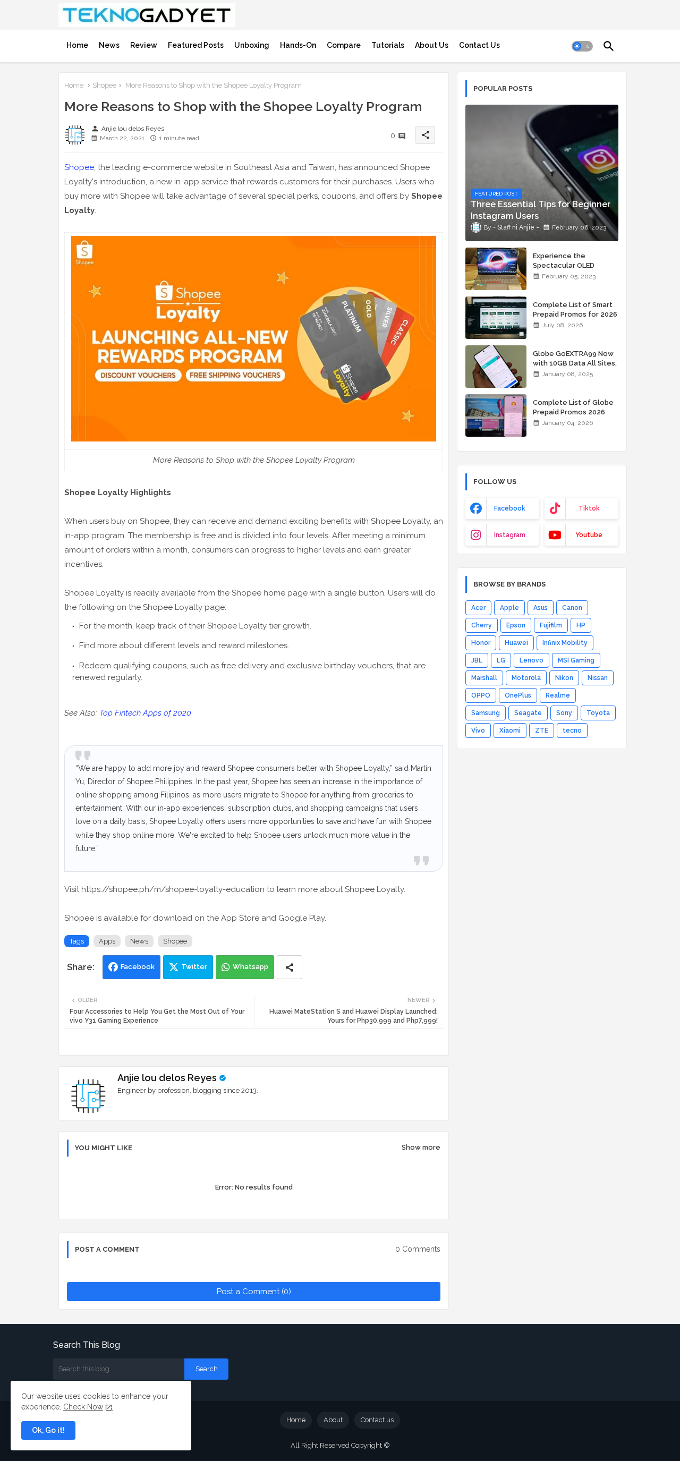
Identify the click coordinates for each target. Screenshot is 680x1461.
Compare (344, 45)
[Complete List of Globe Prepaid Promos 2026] (495, 415)
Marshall (484, 678)
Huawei (516, 643)
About (333, 1420)
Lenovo (531, 660)
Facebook (138, 967)
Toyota (598, 713)
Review (143, 45)
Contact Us (479, 45)
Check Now (83, 1407)
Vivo (478, 730)
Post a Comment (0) (254, 1291)
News (109, 45)
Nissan (598, 678)
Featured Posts (196, 45)
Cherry (481, 625)
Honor (480, 643)
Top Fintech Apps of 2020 (145, 713)
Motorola (526, 678)
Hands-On (298, 45)
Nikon (564, 678)
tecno (572, 730)
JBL (476, 660)
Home (77, 45)
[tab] (77, 45)
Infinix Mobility (565, 643)
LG (501, 660)
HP (580, 625)
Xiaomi (510, 730)
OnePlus (518, 695)
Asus (540, 607)
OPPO (480, 695)
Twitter (194, 967)
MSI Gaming (576, 660)
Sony (564, 713)
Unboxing (251, 45)
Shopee (104, 85)
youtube (588, 535)
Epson (515, 625)
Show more (421, 1147)
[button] (582, 46)
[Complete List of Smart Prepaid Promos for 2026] (495, 317)
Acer (478, 607)
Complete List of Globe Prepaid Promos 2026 (573, 407)
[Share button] (289, 967)
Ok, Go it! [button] (48, 1430)
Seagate (528, 713)
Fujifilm (551, 625)
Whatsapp (250, 967)
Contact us (377, 1420)
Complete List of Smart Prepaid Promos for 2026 (575, 309)
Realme (558, 695)
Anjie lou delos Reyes (167, 1077)
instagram (509, 535)
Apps (107, 941)
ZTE (541, 730)
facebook (509, 508)
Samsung (485, 713)
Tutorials (387, 45)
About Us (431, 45)
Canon (572, 607)
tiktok (589, 508)
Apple (509, 607)
